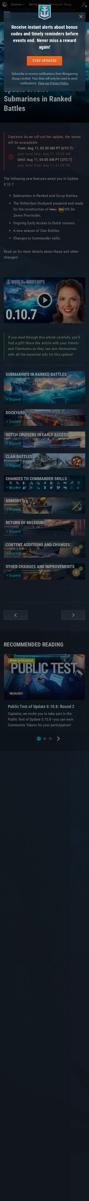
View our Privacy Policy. (53, 83)
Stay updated (44, 60)
